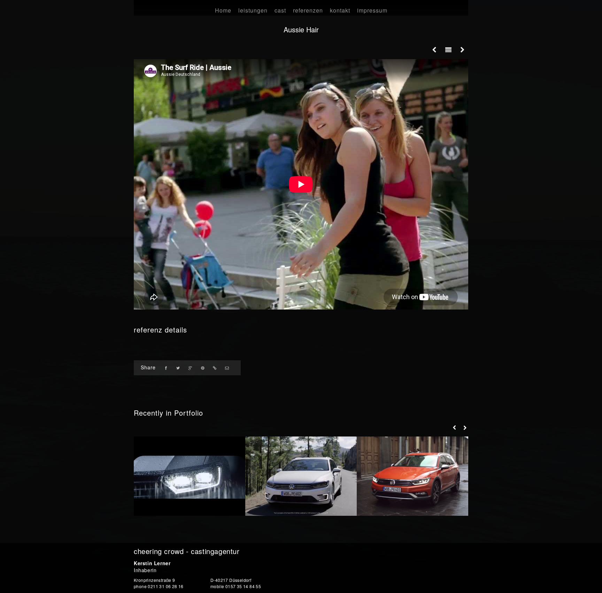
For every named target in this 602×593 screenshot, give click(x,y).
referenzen (308, 10)
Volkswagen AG (189, 502)
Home (223, 10)
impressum (372, 10)
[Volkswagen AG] (189, 476)
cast (280, 10)
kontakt (340, 10)
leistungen (253, 10)
